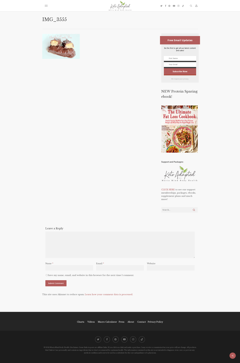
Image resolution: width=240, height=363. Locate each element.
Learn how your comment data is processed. (109, 294)
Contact (141, 322)
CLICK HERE (168, 189)
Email (100, 263)
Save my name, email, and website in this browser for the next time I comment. (91, 275)
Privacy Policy (155, 322)
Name (49, 263)
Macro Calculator (107, 322)
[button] (46, 5)
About (131, 322)
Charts (80, 322)
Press (121, 322)
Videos (91, 322)
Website (151, 263)
